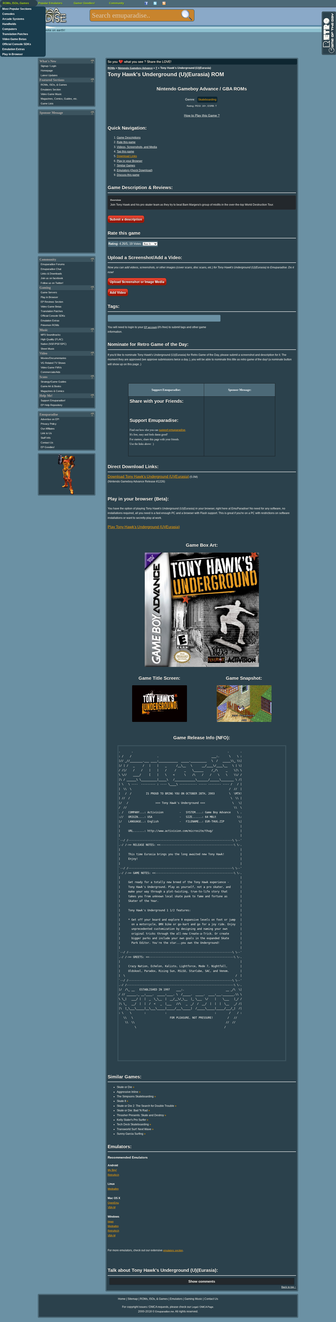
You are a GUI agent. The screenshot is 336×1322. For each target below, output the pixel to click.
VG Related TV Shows (53, 363)
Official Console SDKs (16, 44)
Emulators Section (51, 89)
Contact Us (47, 442)
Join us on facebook (52, 278)
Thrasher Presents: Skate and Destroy (141, 1115)
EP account (150, 327)
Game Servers (49, 292)
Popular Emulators (50, 3)
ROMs (111, 68)
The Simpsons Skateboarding (136, 1096)
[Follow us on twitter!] (155, 3)
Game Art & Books (51, 386)
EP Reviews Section (52, 301)
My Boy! (112, 1170)
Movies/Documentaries (53, 358)
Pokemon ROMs (50, 325)
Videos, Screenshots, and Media (137, 147)
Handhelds (9, 24)
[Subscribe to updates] (164, 3)
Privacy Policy (48, 423)
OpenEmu (113, 1202)
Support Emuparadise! (53, 400)
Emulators (176, 1298)
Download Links (127, 156)
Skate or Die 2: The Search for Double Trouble (146, 1105)
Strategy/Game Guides (53, 381)
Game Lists (47, 103)
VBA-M (111, 1207)
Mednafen (113, 1188)
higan (111, 1221)
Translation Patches (15, 34)
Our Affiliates (48, 428)
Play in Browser (12, 54)
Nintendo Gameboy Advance (135, 68)
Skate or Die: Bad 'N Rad (133, 1110)
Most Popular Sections (17, 9)
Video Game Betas (14, 39)
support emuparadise (172, 430)
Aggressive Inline (129, 1092)
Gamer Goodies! (84, 3)
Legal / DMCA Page (202, 1307)
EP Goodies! (48, 447)
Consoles (8, 14)
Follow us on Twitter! (52, 283)
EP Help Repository (51, 405)
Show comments (201, 1281)
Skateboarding (207, 99)
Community (116, 3)
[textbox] (142, 15)
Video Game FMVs (51, 367)
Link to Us (46, 433)
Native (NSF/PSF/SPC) (54, 344)
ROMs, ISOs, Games (16, 3)
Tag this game (125, 151)
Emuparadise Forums (53, 264)
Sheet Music (47, 348)
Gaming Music (193, 1298)
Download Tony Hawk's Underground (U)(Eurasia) (148, 477)
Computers (9, 29)
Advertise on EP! (50, 419)
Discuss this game (128, 175)
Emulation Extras (13, 49)
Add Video (118, 292)
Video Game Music (51, 94)
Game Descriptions (129, 137)
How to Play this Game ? (202, 115)
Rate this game (126, 142)
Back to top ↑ (288, 1287)
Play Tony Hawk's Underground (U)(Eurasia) (144, 527)
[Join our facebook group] (146, 3)
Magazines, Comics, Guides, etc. (59, 98)
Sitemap (133, 1298)
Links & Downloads (51, 273)
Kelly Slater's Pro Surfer (132, 1119)
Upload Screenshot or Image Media (137, 281)
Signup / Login (48, 66)
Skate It (122, 1101)
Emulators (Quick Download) (134, 170)
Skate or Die (125, 1087)
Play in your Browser (129, 161)
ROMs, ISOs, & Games (54, 84)
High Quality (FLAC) (52, 339)
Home (121, 1298)
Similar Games (126, 165)
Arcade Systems (13, 19)
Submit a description (126, 219)
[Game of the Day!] (328, 33)
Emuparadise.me (164, 1311)
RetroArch (113, 1174)
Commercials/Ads (50, 372)
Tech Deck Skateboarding (134, 1124)
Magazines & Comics (52, 391)
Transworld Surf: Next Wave (135, 1129)
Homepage (47, 70)
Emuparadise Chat (51, 269)
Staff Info (46, 437)
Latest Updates (49, 75)
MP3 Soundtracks (51, 334)
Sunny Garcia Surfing (131, 1133)
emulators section (173, 1250)
